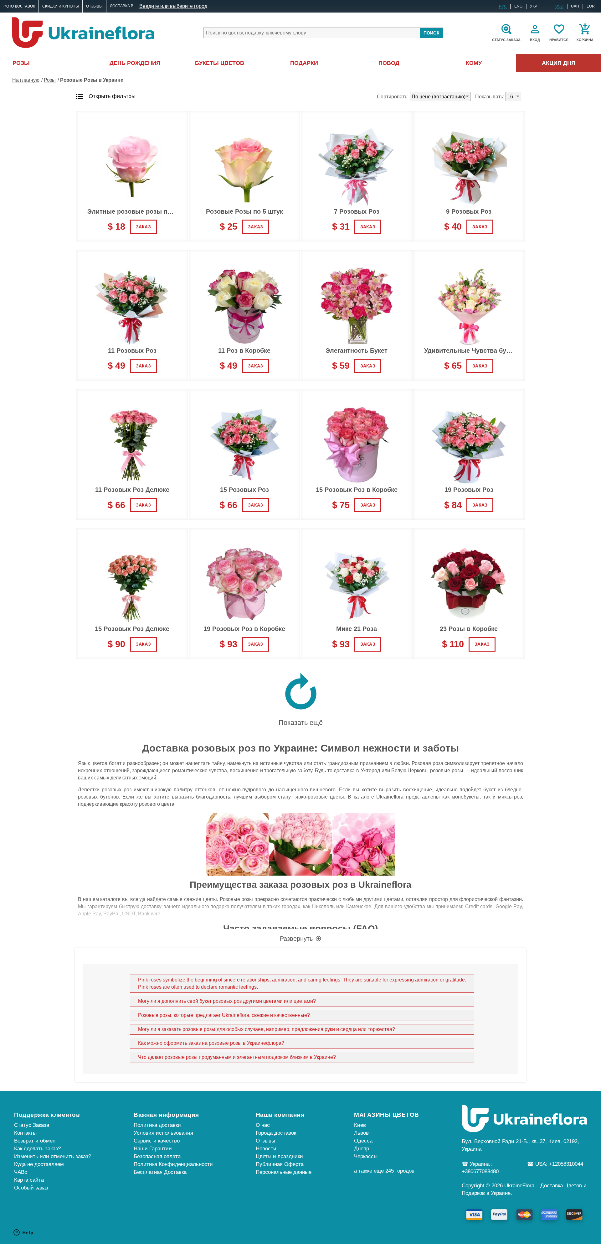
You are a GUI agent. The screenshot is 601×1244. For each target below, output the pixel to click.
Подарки (304, 63)
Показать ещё (301, 722)
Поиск (431, 32)
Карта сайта (29, 1180)
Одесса (363, 1141)
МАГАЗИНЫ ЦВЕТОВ (386, 1114)
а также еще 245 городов (384, 1171)
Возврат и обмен (34, 1141)
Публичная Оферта (280, 1164)
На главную (25, 80)
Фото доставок (19, 6)
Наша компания (280, 1114)
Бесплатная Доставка (160, 1172)
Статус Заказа (31, 1125)
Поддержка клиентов (47, 1114)
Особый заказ (31, 1188)
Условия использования (163, 1133)
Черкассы (366, 1156)
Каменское (358, 906)
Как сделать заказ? (37, 1149)
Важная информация (166, 1114)
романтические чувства (199, 770)
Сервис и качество (157, 1141)
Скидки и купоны (60, 6)
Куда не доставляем (39, 1164)
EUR (591, 6)
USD (559, 6)
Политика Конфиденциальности (173, 1164)
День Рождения (135, 63)
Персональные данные (283, 1172)
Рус (503, 6)
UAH (575, 6)
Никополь (323, 906)
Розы (21, 63)
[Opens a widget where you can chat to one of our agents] (23, 1233)
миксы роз (510, 796)
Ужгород (370, 770)
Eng (518, 6)
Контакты (25, 1133)
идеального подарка (205, 906)
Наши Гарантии (153, 1149)
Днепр (361, 1149)
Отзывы (94, 6)
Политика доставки (157, 1125)
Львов (361, 1133)
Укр (533, 6)
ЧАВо (20, 1172)
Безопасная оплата (157, 1156)
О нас (263, 1125)
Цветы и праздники (279, 1156)
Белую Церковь (409, 770)
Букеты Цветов (219, 63)
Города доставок (276, 1133)
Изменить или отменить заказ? (52, 1156)
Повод (388, 63)
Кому (474, 63)
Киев (360, 1125)
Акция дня (558, 63)
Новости (266, 1149)
